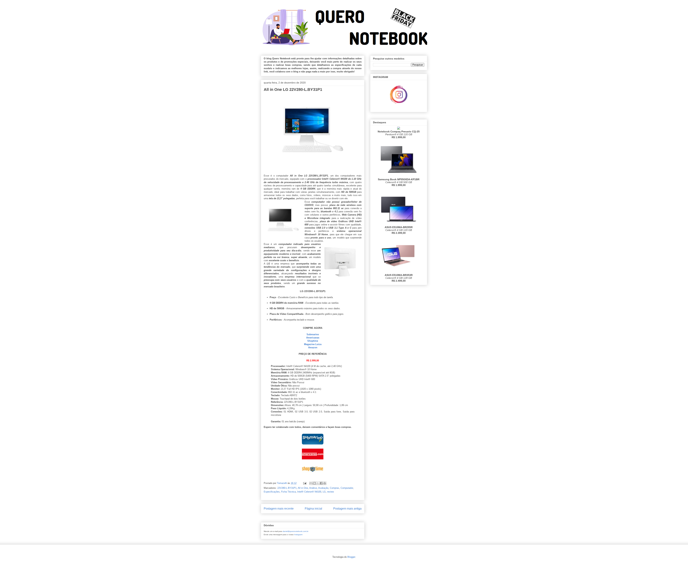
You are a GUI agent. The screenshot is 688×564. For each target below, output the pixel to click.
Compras (334, 488)
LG (324, 491)
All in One (303, 488)
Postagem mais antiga (347, 508)
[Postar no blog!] (314, 483)
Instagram (298, 535)
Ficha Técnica (288, 491)
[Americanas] (312, 460)
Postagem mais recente (279, 508)
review (330, 491)
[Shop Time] (312, 475)
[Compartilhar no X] (318, 483)
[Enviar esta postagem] (304, 483)
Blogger (351, 557)
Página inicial (313, 508)
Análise (313, 488)
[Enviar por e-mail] (311, 483)
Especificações (272, 491)
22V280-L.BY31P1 (287, 488)
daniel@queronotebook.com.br (295, 531)
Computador (347, 488)
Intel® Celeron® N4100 (309, 491)
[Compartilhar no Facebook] (321, 483)
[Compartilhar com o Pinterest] (324, 483)
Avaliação (323, 488)
